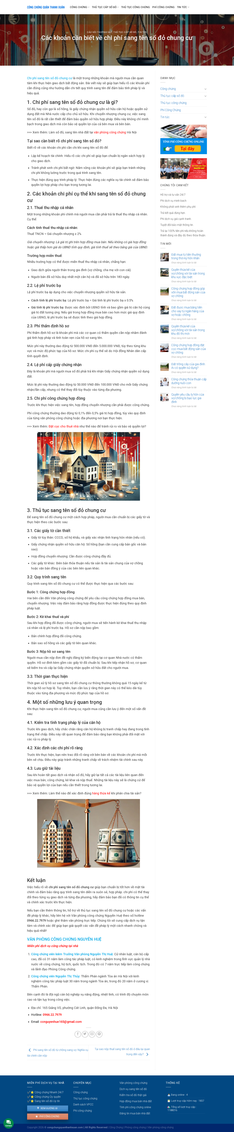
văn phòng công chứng (110, 132)
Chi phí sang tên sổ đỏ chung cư (49, 78)
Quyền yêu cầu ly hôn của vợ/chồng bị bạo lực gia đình (187, 398)
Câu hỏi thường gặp (99, 32)
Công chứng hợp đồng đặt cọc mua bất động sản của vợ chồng (188, 348)
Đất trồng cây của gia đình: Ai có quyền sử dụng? (188, 366)
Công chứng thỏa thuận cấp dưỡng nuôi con (189, 381)
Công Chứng (116, 1127)
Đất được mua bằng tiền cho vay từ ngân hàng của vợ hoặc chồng (187, 311)
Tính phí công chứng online (135, 1107)
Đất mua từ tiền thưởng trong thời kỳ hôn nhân (186, 256)
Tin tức (182, 7)
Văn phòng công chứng (133, 1083)
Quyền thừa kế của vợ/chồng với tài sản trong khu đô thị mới (188, 330)
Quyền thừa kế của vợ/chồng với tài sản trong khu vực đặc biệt (188, 273)
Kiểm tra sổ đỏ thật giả (133, 1095)
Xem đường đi (48, 1108)
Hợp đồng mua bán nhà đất (136, 1101)
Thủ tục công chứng (135, 7)
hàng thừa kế (101, 793)
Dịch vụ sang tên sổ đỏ (133, 1089)
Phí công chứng (49, 1116)
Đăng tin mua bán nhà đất (135, 1113)
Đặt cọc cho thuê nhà (64, 426)
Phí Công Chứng (163, 7)
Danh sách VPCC (83, 1104)
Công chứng (78, 7)
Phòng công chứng (135, 1127)
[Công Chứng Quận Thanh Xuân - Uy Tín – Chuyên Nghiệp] (46, 7)
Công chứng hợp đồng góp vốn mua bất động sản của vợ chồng (188, 292)
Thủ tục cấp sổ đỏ (104, 7)
